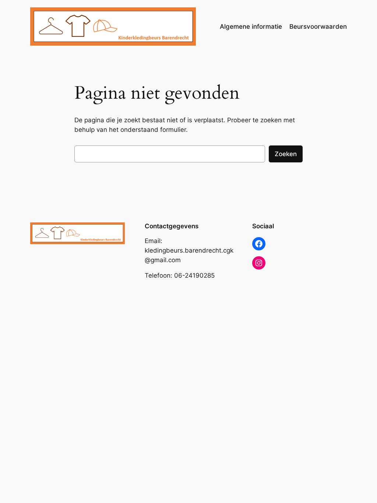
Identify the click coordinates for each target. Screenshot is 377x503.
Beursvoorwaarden (318, 26)
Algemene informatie (251, 26)
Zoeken (286, 154)
